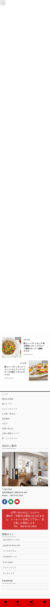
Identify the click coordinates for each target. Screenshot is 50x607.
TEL (44, 605)
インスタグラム (9, 551)
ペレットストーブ (9, 409)
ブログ (5, 424)
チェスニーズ (8, 573)
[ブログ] (11, 347)
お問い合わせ (7, 428)
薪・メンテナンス (9, 438)
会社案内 (5, 419)
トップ (5, 394)
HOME (6, 605)
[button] (25, 519)
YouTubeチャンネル (11, 540)
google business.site (11, 545)
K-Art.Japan (8, 562)
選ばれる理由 (7, 399)
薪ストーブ (6, 404)
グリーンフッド (9, 568)
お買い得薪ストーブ (10, 433)
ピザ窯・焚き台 (8, 414)
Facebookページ (10, 556)
